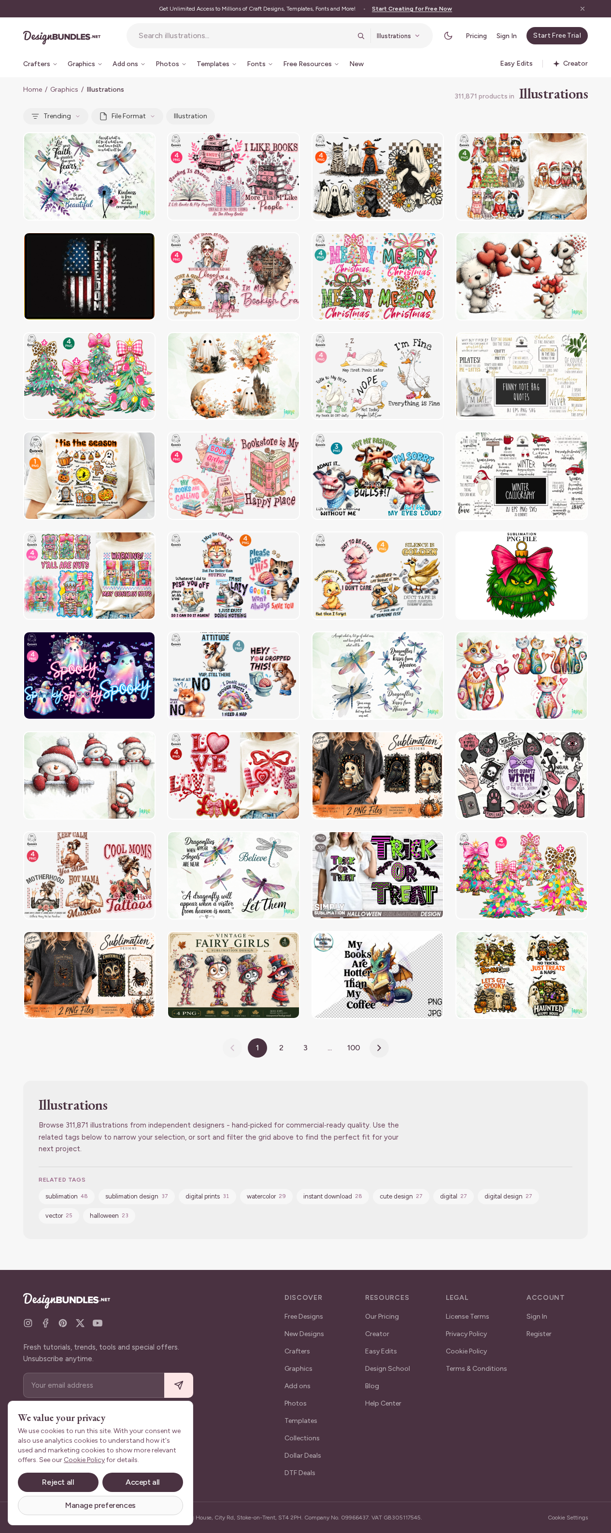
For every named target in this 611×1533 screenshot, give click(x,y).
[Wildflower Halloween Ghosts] (233, 376)
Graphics (64, 89)
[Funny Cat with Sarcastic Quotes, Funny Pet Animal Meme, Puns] (233, 575)
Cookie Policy (466, 1351)
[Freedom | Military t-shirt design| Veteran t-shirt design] (89, 276)
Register (539, 1334)
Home (32, 89)
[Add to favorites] (142, 145)
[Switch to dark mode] (448, 35)
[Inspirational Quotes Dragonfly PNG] (89, 176)
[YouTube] (97, 1323)
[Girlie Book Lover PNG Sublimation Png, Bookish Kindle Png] (233, 475)
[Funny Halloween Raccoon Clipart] (521, 975)
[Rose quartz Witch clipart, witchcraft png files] (521, 775)
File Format (129, 116)
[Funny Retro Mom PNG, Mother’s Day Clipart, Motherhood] (89, 875)
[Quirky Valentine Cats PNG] (521, 675)
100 (354, 1047)
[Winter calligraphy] (521, 475)
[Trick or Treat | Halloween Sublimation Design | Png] (378, 875)
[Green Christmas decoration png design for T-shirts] (521, 575)
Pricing (476, 36)
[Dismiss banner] (582, 8)
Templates (300, 1421)
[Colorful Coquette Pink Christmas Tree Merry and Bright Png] (521, 875)
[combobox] (245, 36)
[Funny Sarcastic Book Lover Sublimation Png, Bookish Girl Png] (233, 276)
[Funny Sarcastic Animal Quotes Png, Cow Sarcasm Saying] (378, 475)
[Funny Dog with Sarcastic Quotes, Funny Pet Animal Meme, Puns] (233, 675)
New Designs (304, 1334)
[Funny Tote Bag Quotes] (521, 376)
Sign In (507, 36)
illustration (190, 116)
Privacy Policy (466, 1334)
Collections (302, 1438)
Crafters (297, 1351)
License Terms (467, 1316)
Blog (372, 1386)
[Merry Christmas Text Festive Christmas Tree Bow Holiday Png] (378, 276)
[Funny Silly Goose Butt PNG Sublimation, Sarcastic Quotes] (378, 376)
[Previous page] (232, 1048)
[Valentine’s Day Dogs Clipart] (521, 276)
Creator (377, 1334)
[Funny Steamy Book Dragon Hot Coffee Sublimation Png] (378, 975)
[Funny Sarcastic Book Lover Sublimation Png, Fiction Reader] (233, 176)
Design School (387, 1369)
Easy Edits (381, 1351)
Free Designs (303, 1316)
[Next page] (379, 1048)
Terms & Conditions (476, 1369)
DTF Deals (299, 1473)
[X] (80, 1323)
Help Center (383, 1403)
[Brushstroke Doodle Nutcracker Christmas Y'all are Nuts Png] (89, 575)
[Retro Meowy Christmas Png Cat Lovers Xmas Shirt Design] (521, 176)
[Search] (361, 36)
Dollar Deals (302, 1455)
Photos (295, 1403)
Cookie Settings (568, 1517)
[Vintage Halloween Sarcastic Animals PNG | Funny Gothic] (378, 775)
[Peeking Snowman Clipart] (89, 775)
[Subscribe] (178, 1385)
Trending (57, 116)
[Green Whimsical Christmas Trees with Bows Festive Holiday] (89, 376)
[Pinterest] (63, 1323)
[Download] (121, 145)
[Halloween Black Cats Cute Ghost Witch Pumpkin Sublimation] (378, 176)
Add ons (297, 1386)
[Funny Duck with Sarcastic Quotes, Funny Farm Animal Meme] (378, 575)
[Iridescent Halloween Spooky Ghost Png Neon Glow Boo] (89, 675)
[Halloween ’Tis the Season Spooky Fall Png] (89, 475)
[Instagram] (28, 1323)
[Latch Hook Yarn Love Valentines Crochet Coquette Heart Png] (233, 775)
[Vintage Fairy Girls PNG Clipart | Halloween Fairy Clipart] (233, 975)
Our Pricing (382, 1316)
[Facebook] (45, 1323)
